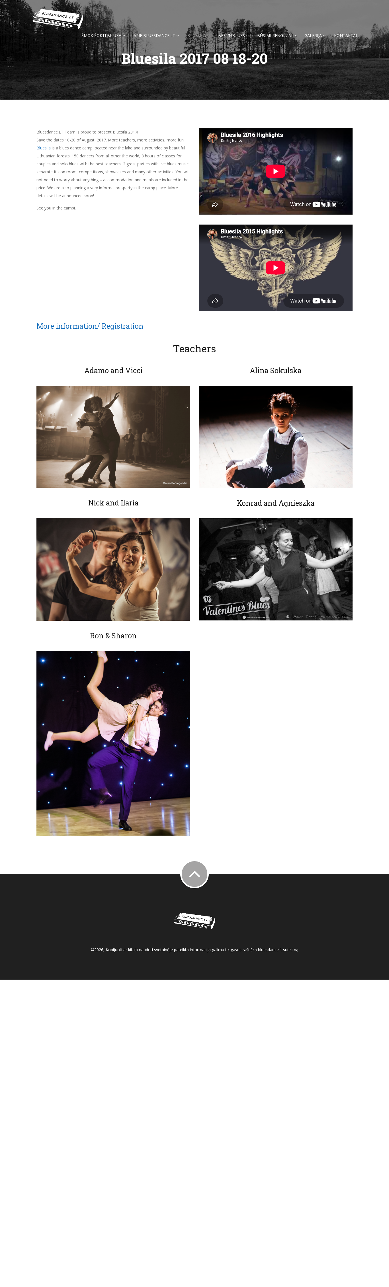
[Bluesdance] (57, 19)
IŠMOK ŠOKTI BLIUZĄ (101, 35)
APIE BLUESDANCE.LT (155, 35)
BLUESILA (197, 35)
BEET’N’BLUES (232, 35)
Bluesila (44, 148)
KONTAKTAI (345, 35)
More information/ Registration (90, 326)
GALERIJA (313, 35)
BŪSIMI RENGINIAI (275, 35)
